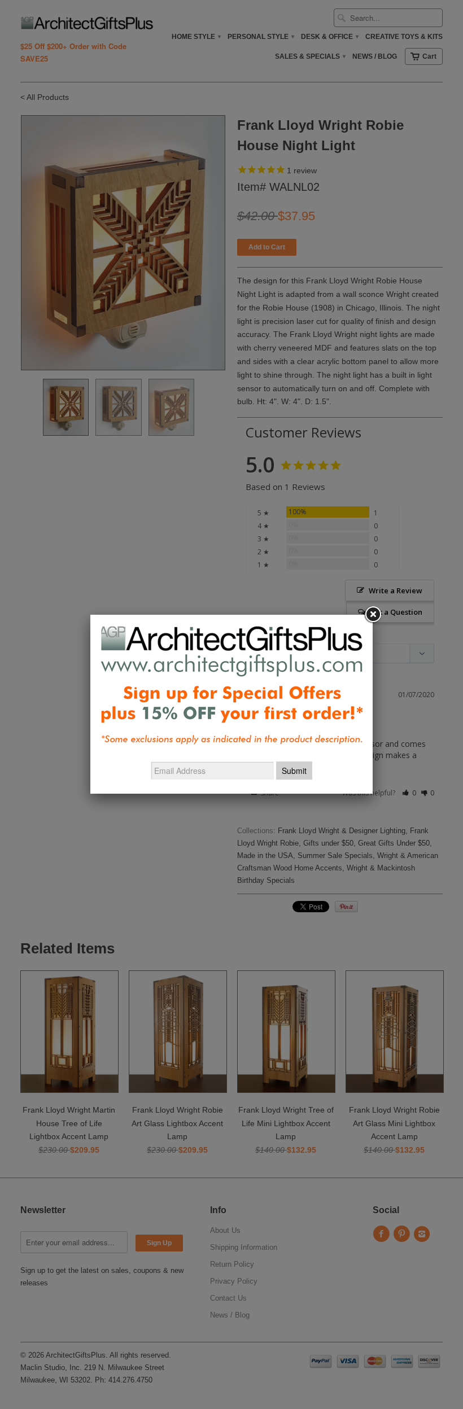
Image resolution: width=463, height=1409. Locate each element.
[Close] (372, 615)
